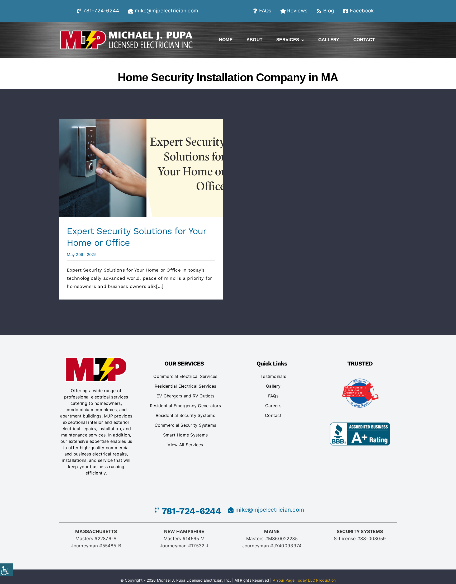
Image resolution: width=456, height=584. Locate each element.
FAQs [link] (265, 11)
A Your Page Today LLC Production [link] (304, 580)
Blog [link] (328, 11)
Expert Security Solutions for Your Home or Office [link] (141, 168)
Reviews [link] (297, 11)
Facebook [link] (362, 11)
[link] (6, 569)
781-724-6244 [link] (101, 11)
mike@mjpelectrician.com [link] (166, 11)
